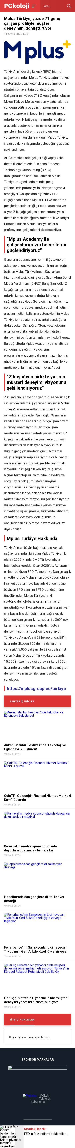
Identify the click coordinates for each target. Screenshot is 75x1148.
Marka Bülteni (12, 754)
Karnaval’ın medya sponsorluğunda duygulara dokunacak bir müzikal (30, 848)
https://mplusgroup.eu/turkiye (36, 688)
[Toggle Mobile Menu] (33, 5)
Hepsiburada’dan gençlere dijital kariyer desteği (34, 899)
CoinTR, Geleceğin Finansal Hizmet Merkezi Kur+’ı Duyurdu (37, 798)
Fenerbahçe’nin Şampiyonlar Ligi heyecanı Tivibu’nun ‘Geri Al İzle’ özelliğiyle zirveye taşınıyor (35, 949)
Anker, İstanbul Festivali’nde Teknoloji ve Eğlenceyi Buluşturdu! (35, 747)
